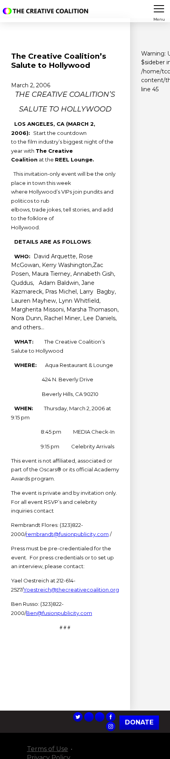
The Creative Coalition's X (78, 717)
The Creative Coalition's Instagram (110, 726)
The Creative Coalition (47, 11)
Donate (139, 722)
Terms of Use (47, 749)
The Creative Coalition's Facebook (110, 717)
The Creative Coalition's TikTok (89, 717)
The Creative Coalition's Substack (99, 717)
